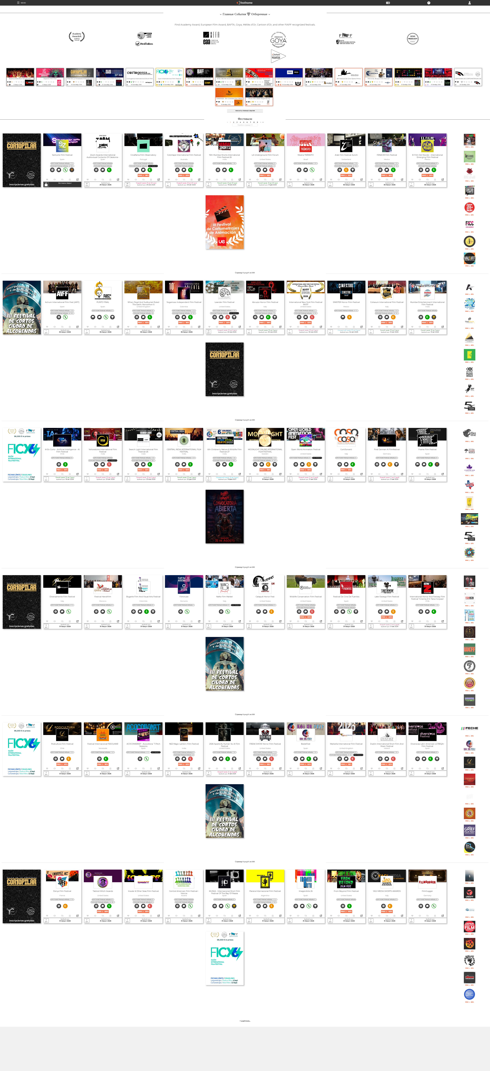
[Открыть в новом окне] (77, 179)
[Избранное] (16, 81)
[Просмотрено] (19, 81)
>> (263, 122)
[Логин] (469, 3)
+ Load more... (245, 1021)
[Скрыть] (21, 81)
